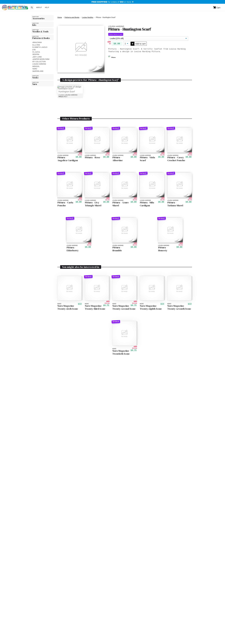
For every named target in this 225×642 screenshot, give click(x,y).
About (39, 7)
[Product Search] (32, 7)
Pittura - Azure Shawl (120, 204)
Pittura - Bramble (117, 249)
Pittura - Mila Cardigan (147, 204)
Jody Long (37, 57)
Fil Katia (36, 52)
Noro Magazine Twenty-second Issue (123, 307)
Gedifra (35, 54)
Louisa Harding (39, 64)
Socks (35, 77)
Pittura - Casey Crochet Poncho (176, 159)
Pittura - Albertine (117, 159)
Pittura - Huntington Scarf (105, 17)
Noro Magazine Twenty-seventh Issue (179, 307)
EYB (34, 49)
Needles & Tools (40, 31)
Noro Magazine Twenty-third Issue (95, 307)
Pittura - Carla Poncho (65, 204)
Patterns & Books (41, 37)
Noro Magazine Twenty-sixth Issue (67, 307)
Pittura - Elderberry (73, 249)
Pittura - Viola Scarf (147, 159)
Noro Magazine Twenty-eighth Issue (151, 307)
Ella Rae (36, 45)
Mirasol (36, 66)
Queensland (37, 71)
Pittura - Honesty (162, 249)
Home (59, 17)
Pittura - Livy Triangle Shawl (93, 204)
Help (47, 7)
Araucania (37, 42)
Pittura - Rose (92, 157)
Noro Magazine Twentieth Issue (121, 352)
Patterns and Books (72, 17)
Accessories (38, 18)
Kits (34, 24)
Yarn (34, 84)
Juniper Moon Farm (40, 59)
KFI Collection (39, 61)
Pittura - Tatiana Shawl (175, 204)
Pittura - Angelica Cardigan (67, 159)
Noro (34, 69)
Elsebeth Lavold (39, 47)
